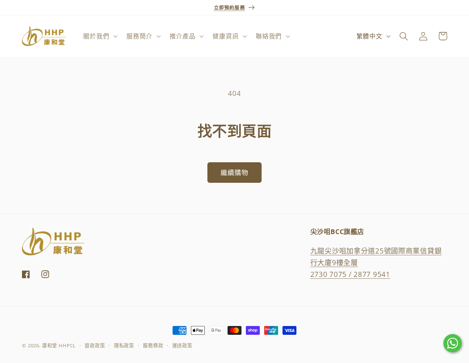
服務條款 (153, 345)
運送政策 (182, 345)
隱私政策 (124, 345)
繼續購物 (235, 172)
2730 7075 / (332, 274)
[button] (99, 36)
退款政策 (95, 345)
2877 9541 (372, 274)
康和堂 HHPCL (59, 345)
